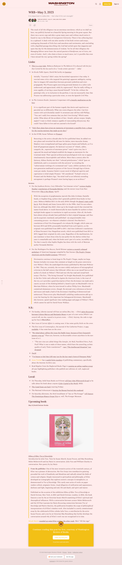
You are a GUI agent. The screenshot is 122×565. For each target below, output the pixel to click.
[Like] (30, 25)
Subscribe (107, 4)
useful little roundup (54, 360)
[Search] (96, 4)
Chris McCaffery (42, 19)
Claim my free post (61, 537)
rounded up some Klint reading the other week (56, 521)
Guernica (68, 72)
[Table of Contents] (2, 282)
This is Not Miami (47, 191)
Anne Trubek (37, 360)
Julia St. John (51, 19)
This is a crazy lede (39, 66)
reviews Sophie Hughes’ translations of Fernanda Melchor (61, 187)
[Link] (26, 62)
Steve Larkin (62, 19)
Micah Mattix (33, 521)
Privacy (65, 552)
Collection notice (77, 552)
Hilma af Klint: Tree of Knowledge (40, 456)
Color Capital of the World (68, 383)
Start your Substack (56, 557)
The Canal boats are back (41, 387)
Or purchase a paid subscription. (61, 542)
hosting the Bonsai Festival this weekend (68, 390)
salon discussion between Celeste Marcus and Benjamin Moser (63, 313)
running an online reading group (80, 366)
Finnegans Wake (85, 356)
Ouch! (34, 353)
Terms (69, 552)
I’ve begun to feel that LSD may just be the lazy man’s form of (56, 356)
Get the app (69, 557)
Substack (52, 561)
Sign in (116, 4)
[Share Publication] (100, 4)
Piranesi (59, 134)
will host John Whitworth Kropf (77, 381)
